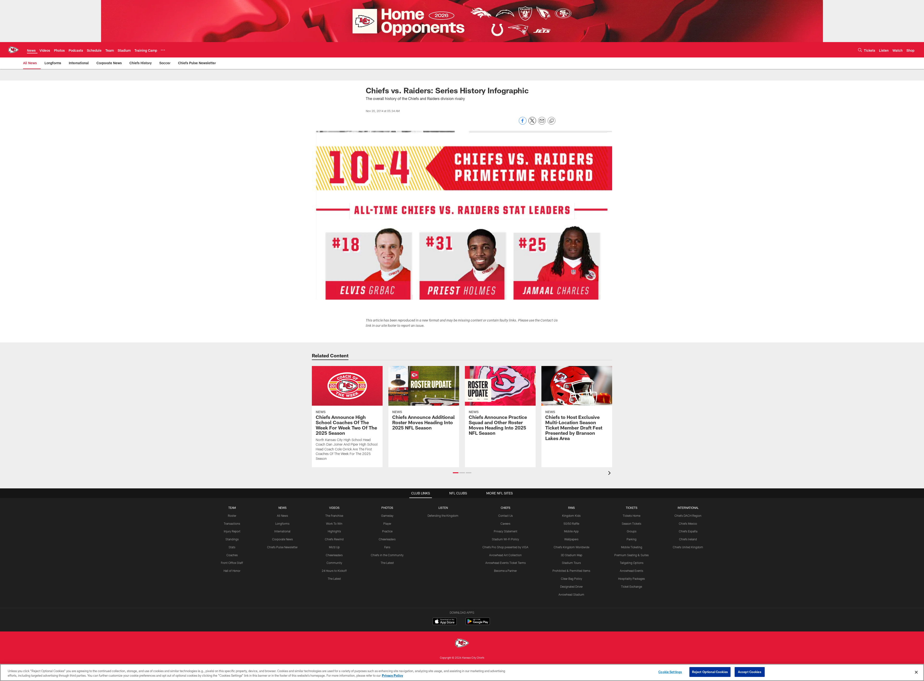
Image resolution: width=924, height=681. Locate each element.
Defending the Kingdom (443, 515)
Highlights (334, 531)
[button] (455, 472)
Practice (387, 531)
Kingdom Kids (571, 515)
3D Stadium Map (571, 555)
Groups (631, 531)
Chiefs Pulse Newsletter (282, 547)
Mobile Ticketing (631, 547)
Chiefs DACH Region (687, 515)
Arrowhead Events (631, 570)
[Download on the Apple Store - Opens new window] (444, 622)
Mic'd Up (334, 547)
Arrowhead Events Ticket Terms (505, 562)
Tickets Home (631, 515)
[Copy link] (551, 121)
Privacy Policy (392, 676)
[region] (462, 672)
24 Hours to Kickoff (334, 570)
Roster (232, 515)
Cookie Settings (670, 672)
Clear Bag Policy (571, 578)
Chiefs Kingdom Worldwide (571, 547)
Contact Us (505, 515)
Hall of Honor (232, 570)
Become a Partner (505, 570)
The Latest (334, 578)
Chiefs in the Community (387, 555)
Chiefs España (688, 531)
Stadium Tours (571, 562)
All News (282, 515)
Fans (387, 547)
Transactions (232, 523)
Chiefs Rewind (334, 539)
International (282, 531)
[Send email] (542, 123)
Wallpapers (571, 539)
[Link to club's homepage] (13, 50)
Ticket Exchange (631, 586)
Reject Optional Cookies (710, 672)
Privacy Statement (505, 531)
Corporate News (282, 539)
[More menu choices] (163, 50)
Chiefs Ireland (688, 539)
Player (387, 523)
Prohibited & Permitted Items (571, 570)
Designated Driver (571, 586)
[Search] (860, 50)
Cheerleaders (334, 555)
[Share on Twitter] (532, 123)
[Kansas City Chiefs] (462, 643)
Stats (232, 547)
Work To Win (334, 523)
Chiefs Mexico (688, 523)
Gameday (387, 515)
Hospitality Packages (631, 578)
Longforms (282, 523)
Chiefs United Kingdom (688, 547)
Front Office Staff (232, 562)
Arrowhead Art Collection (505, 555)
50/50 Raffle (571, 523)
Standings (232, 539)
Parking (631, 539)
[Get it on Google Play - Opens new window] (477, 624)
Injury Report (232, 531)
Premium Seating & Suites (631, 555)
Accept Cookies (749, 672)
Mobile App (571, 531)
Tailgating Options (631, 562)
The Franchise (334, 515)
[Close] (916, 672)
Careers (505, 523)
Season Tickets (631, 523)
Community (334, 562)
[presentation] (610, 473)
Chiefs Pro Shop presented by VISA (505, 547)
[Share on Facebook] (522, 123)
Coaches (232, 555)
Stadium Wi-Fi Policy (505, 539)
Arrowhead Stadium (571, 594)
